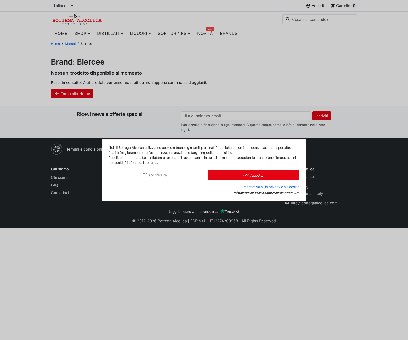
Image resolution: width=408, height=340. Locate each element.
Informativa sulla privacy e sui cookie (270, 187)
